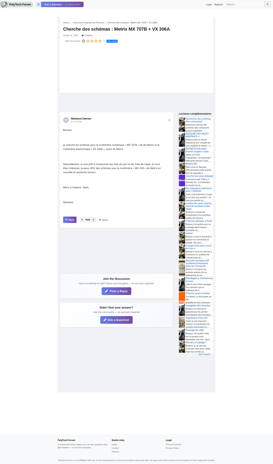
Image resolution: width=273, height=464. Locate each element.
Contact (115, 448)
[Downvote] (93, 219)
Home (66, 22)
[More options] (169, 120)
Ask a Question (118, 320)
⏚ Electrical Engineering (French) (88, 22)
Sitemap (115, 451)
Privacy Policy (172, 448)
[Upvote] (82, 219)
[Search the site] (268, 4)
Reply (71, 220)
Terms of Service (173, 444)
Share (105, 220)
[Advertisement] (138, 67)
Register (218, 4)
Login (209, 4)
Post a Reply (118, 291)
